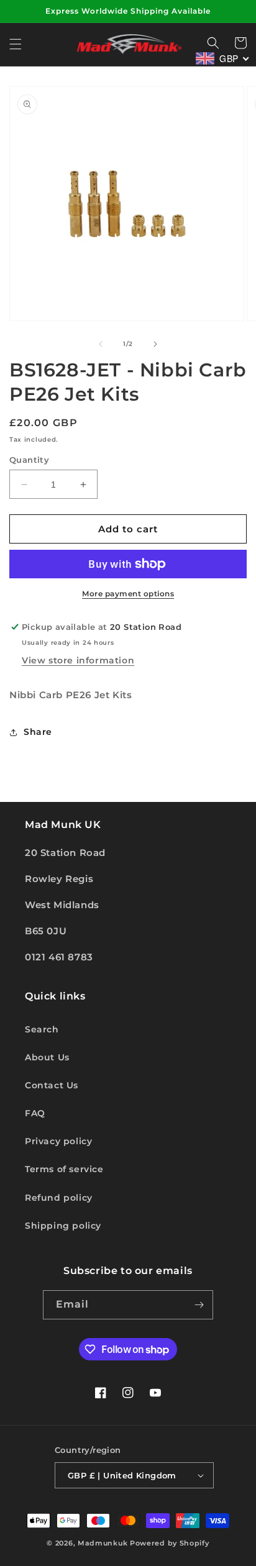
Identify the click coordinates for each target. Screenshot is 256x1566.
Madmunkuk (104, 1543)
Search (42, 1029)
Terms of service (64, 1169)
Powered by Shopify (169, 1543)
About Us (47, 1057)
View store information (78, 660)
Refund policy (59, 1197)
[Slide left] (100, 344)
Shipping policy (63, 1225)
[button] (15, 44)
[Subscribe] (199, 1304)
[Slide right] (155, 344)
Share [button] (38, 731)
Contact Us (51, 1085)
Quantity (29, 460)
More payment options (128, 593)
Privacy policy (58, 1141)
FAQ (35, 1113)
